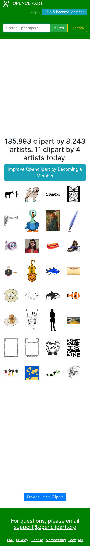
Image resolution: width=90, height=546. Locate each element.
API (80, 540)
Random (77, 28)
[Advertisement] (45, 90)
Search (58, 28)
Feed (72, 540)
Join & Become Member (64, 12)
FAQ (10, 540)
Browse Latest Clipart (45, 497)
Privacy (22, 540)
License (37, 540)
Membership (56, 540)
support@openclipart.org (45, 527)
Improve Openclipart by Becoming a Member (45, 172)
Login (35, 11)
